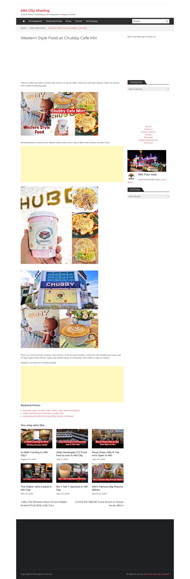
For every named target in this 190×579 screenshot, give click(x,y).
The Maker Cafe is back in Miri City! (36, 488)
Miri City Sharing (35, 10)
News (68, 21)
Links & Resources (148, 140)
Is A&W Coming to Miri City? (34, 454)
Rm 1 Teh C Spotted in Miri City (72, 488)
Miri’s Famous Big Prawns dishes (107, 488)
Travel (78, 21)
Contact (148, 129)
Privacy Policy (148, 132)
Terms (148, 135)
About (148, 126)
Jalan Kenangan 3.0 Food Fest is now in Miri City (71, 454)
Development (35, 21)
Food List (148, 143)
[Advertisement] (72, 62)
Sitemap (148, 137)
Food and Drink (54, 21)
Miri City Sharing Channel (156, 574)
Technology (92, 21)
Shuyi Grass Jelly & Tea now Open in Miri (105, 454)
